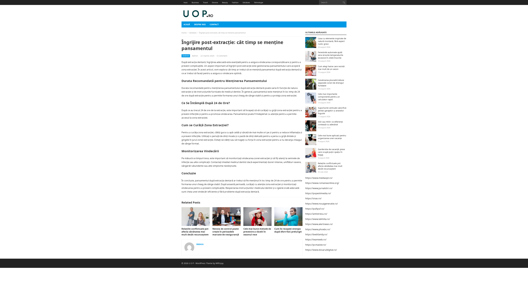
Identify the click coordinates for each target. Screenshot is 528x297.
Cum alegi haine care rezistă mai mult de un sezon (331, 67)
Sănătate (246, 2)
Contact (214, 24)
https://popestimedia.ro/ (318, 193)
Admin (195, 55)
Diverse (215, 2)
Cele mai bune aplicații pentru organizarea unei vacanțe (332, 137)
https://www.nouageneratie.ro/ (321, 203)
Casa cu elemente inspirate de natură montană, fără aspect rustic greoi (332, 41)
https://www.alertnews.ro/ (319, 224)
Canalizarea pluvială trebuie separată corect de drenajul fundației (331, 83)
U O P (191, 263)
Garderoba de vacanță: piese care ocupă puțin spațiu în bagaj (331, 152)
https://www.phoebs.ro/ (317, 229)
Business (195, 2)
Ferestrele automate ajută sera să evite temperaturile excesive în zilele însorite (330, 55)
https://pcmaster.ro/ (315, 244)
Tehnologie (258, 2)
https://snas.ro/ (313, 198)
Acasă (187, 24)
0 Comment (222, 55)
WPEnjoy (219, 263)
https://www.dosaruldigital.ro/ (321, 249)
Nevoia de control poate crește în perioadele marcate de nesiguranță (225, 231)
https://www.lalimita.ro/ (317, 219)
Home (184, 32)
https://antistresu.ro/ (316, 213)
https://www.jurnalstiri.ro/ (318, 188)
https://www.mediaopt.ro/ (318, 177)
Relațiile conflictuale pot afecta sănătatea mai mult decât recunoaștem (195, 231)
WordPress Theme (204, 263)
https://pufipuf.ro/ (314, 208)
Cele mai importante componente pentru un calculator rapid (329, 97)
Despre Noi (200, 24)
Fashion (235, 2)
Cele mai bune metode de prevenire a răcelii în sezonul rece (257, 231)
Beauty (225, 2)
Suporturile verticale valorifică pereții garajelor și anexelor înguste (332, 110)
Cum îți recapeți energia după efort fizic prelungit (288, 230)
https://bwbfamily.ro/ (316, 234)
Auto (186, 2)
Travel (205, 2)
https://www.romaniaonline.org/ (322, 183)
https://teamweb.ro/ (315, 239)
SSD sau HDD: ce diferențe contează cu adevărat (330, 123)
